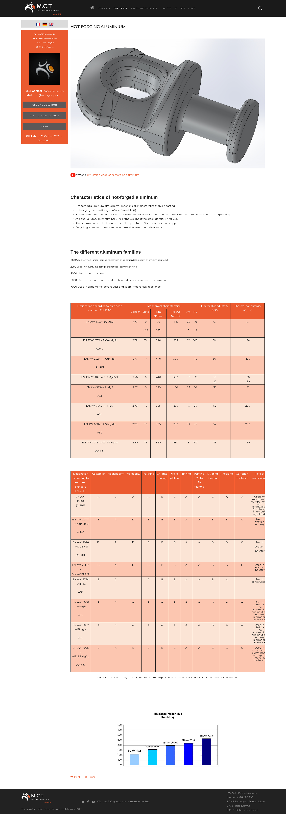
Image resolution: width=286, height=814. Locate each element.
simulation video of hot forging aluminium (113, 174)
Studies (180, 8)
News (44, 126)
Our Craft (120, 8)
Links (191, 8)
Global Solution (44, 105)
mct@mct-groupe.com (48, 95)
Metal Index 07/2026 (44, 115)
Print (77, 776)
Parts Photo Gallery (145, 8)
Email (91, 776)
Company (104, 8)
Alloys (167, 8)
